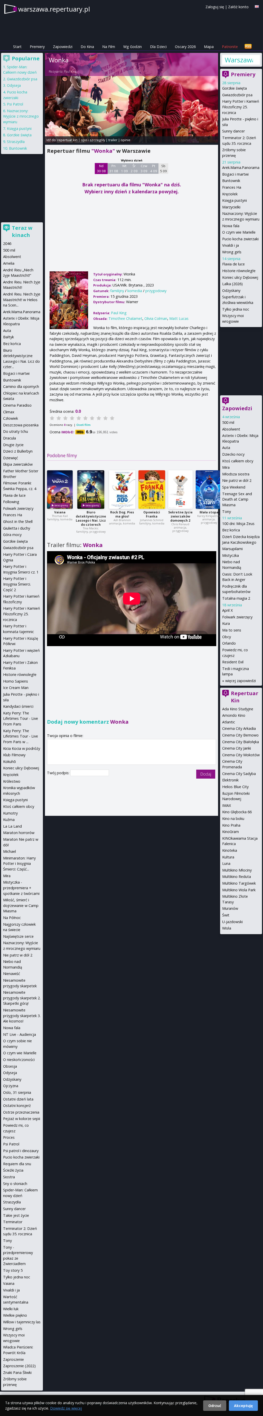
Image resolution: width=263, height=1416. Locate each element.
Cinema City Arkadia (239, 728)
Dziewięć (10, 457)
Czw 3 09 (143, 168)
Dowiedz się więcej (66, 1408)
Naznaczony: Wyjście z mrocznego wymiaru (21, 116)
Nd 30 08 (101, 168)
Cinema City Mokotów (241, 754)
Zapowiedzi (62, 46)
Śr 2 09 (134, 168)
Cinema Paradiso (17, 405)
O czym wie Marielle (239, 232)
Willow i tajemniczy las (22, 1321)
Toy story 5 (13, 1270)
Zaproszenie (13, 1359)
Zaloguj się (214, 6)
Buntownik (231, 180)
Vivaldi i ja (230, 245)
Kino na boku (233, 818)
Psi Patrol (15, 104)
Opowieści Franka (151, 514)
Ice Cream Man (16, 687)
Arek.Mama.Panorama (240, 167)
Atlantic (228, 722)
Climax (8, 411)
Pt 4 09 (153, 168)
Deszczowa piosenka (21, 425)
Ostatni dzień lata (18, 1099)
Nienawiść (11, 973)
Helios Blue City (235, 786)
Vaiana (59, 512)
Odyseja (14, 85)
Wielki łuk (10, 1308)
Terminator (12, 1221)
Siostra (9, 1176)
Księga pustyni (234, 200)
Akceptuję (243, 1405)
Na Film (108, 46)
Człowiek (10, 418)
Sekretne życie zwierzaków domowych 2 (180, 516)
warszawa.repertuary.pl (54, 9)
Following (11, 501)
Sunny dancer (233, 131)
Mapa (209, 46)
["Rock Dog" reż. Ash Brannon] (122, 489)
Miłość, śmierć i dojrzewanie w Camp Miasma (21, 905)
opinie (125, 140)
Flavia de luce (233, 264)
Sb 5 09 (163, 168)
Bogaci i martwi (235, 174)
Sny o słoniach (15, 1183)
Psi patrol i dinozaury (21, 1150)
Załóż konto (238, 6)
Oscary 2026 (185, 46)
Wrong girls (231, 252)
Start (17, 46)
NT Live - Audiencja (19, 1034)
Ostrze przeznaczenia (21, 1112)
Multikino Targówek (239, 883)
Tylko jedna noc (235, 309)
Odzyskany (231, 290)
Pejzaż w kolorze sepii (21, 1118)
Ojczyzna (10, 1085)
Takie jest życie (16, 1215)
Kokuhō (9, 761)
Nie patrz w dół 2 (236, 480)
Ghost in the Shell (18, 521)
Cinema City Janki (236, 748)
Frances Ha (231, 187)
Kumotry (10, 813)
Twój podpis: (58, 772)
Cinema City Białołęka (240, 741)
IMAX (226, 805)
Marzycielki (231, 207)
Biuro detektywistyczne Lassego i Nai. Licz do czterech (91, 518)
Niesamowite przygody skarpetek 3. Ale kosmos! (22, 1015)
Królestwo (11, 781)
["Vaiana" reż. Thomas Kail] (60, 489)
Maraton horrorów (18, 832)
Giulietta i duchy (16, 528)
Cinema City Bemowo (240, 735)
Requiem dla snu (17, 1163)
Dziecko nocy (233, 454)
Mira (226, 467)
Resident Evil (232, 661)
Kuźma (9, 819)
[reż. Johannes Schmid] (151, 489)
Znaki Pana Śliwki (17, 1372)
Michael (9, 851)
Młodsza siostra (235, 474)
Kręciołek (230, 194)
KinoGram (230, 831)
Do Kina (87, 46)
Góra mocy (12, 534)
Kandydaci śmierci (18, 706)
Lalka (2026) (232, 283)
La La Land (12, 826)
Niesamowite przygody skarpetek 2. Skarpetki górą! (22, 998)
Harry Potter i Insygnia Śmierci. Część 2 (17, 584)
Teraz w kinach (22, 231)
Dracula (9, 438)
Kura (226, 623)
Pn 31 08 (113, 168)
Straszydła (16, 141)
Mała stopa (209, 512)
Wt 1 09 (124, 168)
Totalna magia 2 (236, 598)
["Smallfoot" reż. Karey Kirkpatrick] (209, 489)
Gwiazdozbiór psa (237, 94)
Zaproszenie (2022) (19, 1365)
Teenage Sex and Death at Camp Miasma (237, 499)
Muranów (230, 908)
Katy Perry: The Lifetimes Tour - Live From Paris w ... (20, 736)
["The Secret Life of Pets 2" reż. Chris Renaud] (180, 489)
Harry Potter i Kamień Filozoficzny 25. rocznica (240, 107)
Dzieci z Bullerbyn (18, 451)
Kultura (228, 857)
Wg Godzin (132, 46)
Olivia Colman (155, 318)
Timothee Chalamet (125, 318)
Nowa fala (230, 225)
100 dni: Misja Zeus (238, 523)
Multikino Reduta (236, 876)
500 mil (228, 422)
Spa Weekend (233, 487)
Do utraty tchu (15, 431)
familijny (117, 290)
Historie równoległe (239, 270)
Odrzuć (214, 1405)
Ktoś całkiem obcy (237, 460)
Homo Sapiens (15, 681)
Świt (225, 915)
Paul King (70, 71)
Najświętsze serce (18, 936)
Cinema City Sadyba (239, 773)
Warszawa (239, 59)
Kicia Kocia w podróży (21, 748)
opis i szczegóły (93, 140)
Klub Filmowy (14, 754)
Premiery (37, 46)
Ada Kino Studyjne (237, 708)
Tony (226, 511)
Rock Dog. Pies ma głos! (122, 514)
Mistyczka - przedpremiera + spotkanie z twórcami (21, 888)
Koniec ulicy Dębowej (240, 277)
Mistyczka (230, 555)
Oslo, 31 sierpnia (17, 1092)
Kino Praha (231, 825)
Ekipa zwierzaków (18, 464)
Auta (226, 447)
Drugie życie (13, 444)
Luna (226, 863)
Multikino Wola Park (239, 889)
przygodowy (155, 290)
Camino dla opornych (21, 386)
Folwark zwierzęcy (237, 617)
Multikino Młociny (237, 870)
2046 (7, 243)
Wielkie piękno (15, 1315)
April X (227, 610)
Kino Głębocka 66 (237, 811)
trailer (112, 140)
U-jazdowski (232, 921)
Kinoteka (229, 850)
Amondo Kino (233, 715)
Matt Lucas (179, 318)
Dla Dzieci (158, 46)
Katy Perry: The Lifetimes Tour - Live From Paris (20, 718)
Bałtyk (8, 336)
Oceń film (83, 425)
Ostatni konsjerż (17, 1105)
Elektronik (230, 780)
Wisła (226, 928)
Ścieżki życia (13, 1170)
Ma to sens (231, 630)
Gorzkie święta (234, 88)
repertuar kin (67, 140)
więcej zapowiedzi (240, 680)
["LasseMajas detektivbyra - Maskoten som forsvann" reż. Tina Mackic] (90, 489)
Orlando (229, 643)
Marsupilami (232, 548)
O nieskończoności (19, 1059)
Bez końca (231, 530)
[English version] (257, 6)
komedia (134, 290)
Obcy (226, 636)
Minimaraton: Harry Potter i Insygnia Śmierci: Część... (19, 864)
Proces (9, 1137)
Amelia (8, 263)
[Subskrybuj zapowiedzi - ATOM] (248, 46)
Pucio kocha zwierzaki (240, 238)
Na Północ (12, 917)
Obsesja (10, 1066)
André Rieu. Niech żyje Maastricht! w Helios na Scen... (21, 300)
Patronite (230, 46)
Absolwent (231, 429)
